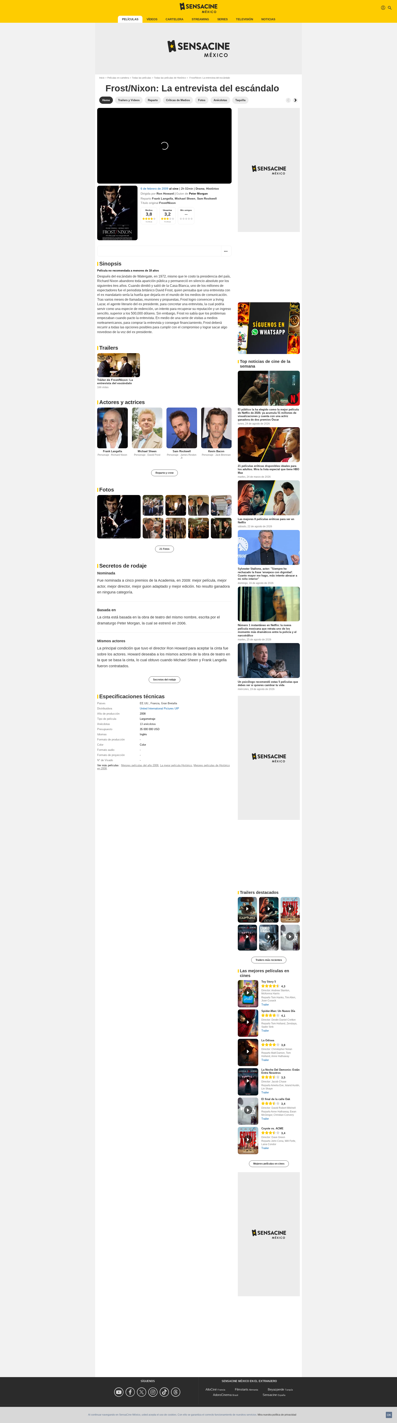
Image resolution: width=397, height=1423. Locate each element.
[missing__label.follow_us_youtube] (119, 1392)
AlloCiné (211, 1389)
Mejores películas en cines (269, 1163)
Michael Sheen (185, 198)
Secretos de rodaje (123, 566)
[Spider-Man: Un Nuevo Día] (248, 1023)
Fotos (106, 490)
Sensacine (270, 1395)
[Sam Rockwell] (181, 428)
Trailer (265, 1004)
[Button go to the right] (295, 100)
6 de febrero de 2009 (155, 188)
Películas (130, 19)
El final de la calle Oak (275, 1099)
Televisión (244, 19)
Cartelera (174, 19)
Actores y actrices (122, 402)
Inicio (101, 78)
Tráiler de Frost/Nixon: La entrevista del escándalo (115, 381)
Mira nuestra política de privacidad (277, 1414)
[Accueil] (198, 8)
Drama (200, 188)
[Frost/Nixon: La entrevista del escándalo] (117, 213)
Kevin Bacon (216, 451)
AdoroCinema (222, 1395)
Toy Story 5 (268, 981)
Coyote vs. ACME (272, 1128)
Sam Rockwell (207, 198)
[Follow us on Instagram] (153, 1392)
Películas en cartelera (118, 78)
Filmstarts (241, 1389)
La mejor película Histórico (176, 765)
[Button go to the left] (288, 100)
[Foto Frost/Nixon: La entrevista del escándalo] (119, 516)
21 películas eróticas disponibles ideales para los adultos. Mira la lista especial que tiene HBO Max (268, 469)
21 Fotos (164, 549)
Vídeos (152, 19)
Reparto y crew (164, 472)
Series (222, 19)
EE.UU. (144, 703)
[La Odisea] (248, 1052)
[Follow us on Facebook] (131, 1392)
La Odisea (267, 1040)
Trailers (108, 348)
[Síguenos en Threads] (176, 1392)
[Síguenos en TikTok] (165, 1392)
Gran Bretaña (169, 703)
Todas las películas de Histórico (170, 78)
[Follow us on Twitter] (142, 1392)
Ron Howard (165, 193)
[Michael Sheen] (147, 428)
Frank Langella (162, 198)
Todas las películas (141, 78)
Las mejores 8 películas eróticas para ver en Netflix (266, 521)
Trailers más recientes (269, 960)
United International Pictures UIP (159, 708)
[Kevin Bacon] (216, 428)
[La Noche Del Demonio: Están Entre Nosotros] (248, 1081)
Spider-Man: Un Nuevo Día (278, 1011)
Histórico (212, 188)
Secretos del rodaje (164, 679)
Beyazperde (276, 1389)
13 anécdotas (148, 724)
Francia (155, 703)
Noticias (268, 19)
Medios (149, 210)
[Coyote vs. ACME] (248, 1140)
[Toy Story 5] (248, 993)
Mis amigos (186, 210)
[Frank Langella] (112, 428)
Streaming (200, 19)
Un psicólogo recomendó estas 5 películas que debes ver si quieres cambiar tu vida (268, 683)
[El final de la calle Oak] (248, 1111)
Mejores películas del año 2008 (139, 765)
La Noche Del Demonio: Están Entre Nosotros (280, 1071)
